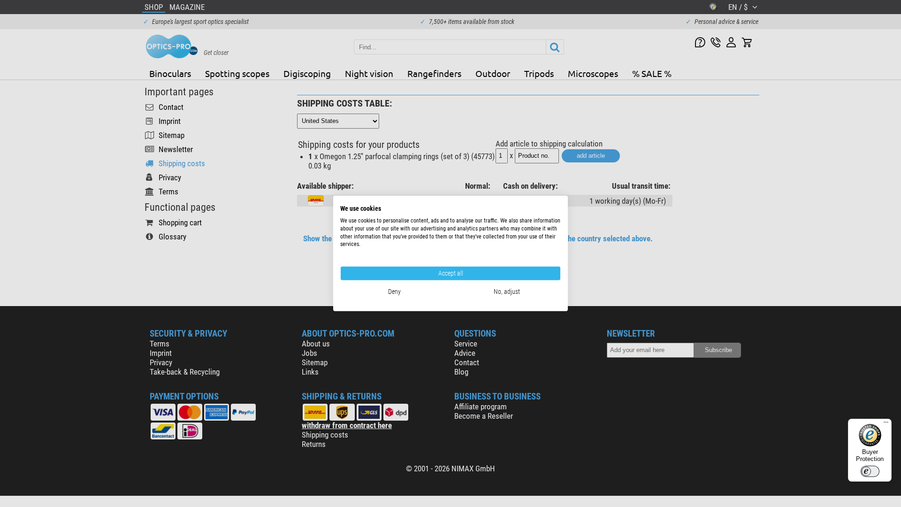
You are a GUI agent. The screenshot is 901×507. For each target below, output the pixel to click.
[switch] (870, 471)
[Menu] (886, 424)
